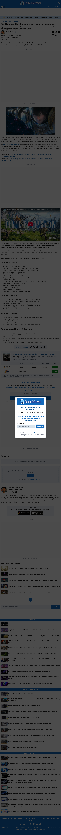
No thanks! (30, 430)
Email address (20, 423)
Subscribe (40, 426)
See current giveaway (30, 420)
